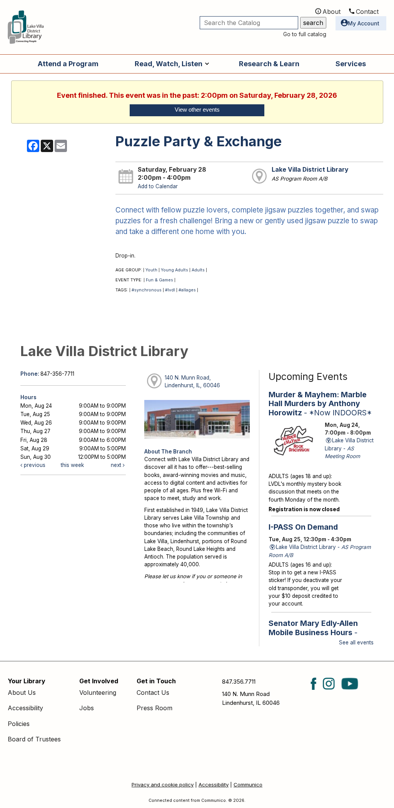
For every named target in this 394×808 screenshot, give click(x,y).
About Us (22, 692)
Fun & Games (159, 280)
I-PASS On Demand (303, 527)
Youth (151, 270)
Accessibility (25, 708)
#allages (187, 290)
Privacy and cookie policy (163, 784)
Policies (19, 724)
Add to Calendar (158, 186)
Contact (367, 11)
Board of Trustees (34, 739)
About (331, 11)
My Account (363, 23)
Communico (248, 784)
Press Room (154, 708)
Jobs (86, 708)
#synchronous (147, 290)
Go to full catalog (304, 34)
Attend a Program (68, 64)
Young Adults (174, 270)
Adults (198, 270)
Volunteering (97, 692)
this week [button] (72, 465)
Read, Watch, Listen (168, 64)
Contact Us (153, 692)
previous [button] (33, 465)
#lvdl (170, 290)
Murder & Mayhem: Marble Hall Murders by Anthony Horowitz (320, 403)
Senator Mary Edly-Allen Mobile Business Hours (317, 637)
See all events (356, 642)
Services (351, 64)
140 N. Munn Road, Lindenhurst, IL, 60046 (192, 381)
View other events (197, 110)
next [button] (117, 465)
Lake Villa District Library (310, 169)
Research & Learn (269, 64)
